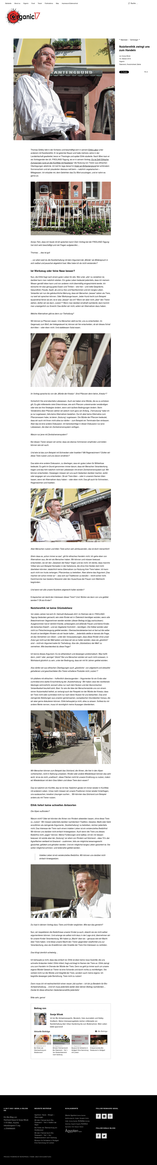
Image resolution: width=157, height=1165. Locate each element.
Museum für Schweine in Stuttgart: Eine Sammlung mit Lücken (80, 1050)
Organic (25, 3)
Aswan (81, 1127)
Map (57, 3)
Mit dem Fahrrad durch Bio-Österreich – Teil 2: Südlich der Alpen (45, 1122)
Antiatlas (81, 1120)
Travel (40, 3)
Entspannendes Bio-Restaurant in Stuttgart (97, 1049)
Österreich (122, 64)
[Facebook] (98, 1116)
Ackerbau (68, 1124)
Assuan (77, 1127)
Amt (73, 1127)
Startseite (8, 3)
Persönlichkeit (131, 64)
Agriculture (68, 1127)
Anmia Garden (73, 1121)
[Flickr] (104, 1116)
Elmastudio (46, 1157)
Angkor (77, 1118)
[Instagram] (110, 1116)
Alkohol (67, 1115)
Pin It (146, 72)
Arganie (78, 1124)
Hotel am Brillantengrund (85, 166)
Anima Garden (81, 1115)
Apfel (80, 1131)
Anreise (87, 1121)
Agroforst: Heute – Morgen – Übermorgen (44, 1116)
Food (33, 3)
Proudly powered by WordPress (16, 1157)
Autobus (84, 1123)
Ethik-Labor (93, 149)
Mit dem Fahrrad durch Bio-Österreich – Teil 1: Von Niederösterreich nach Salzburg (60, 1051)
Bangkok (82, 1118)
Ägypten (71, 1130)
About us (17, 3)
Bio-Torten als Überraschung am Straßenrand (40, 1050)
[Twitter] (104, 1135)
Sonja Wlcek (126, 56)
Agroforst (74, 1115)
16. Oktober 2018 (125, 59)
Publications (49, 3)
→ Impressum (9, 1128)
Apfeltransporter (70, 1118)
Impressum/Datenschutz (70, 3)
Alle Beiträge (102, 1031)
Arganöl (73, 1124)
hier (89, 620)
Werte (139, 64)
